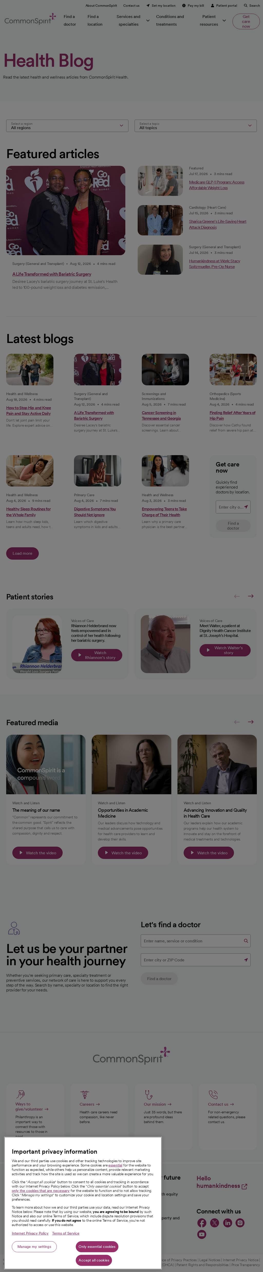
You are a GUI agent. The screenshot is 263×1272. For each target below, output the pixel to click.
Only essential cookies (97, 1247)
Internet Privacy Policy (30, 1233)
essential (115, 1165)
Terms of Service (65, 1233)
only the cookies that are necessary (41, 1191)
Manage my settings (34, 1247)
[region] (83, 1203)
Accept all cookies (94, 1260)
